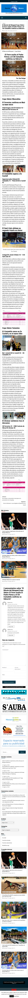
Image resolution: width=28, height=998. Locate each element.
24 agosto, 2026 (11, 581)
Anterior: (11, 498)
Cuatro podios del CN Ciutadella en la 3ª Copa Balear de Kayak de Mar (12, 778)
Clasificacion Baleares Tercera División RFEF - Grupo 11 (14, 982)
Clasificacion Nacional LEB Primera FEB (14, 687)
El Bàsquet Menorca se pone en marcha (11, 579)
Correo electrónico (18, 668)
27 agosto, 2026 (11, 534)
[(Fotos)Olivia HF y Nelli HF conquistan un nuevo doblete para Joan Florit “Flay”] (14, 885)
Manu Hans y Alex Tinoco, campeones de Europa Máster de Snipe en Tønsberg (13, 773)
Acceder (4, 837)
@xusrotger (5, 30)
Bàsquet (4, 23)
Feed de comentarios (7, 842)
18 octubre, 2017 (12, 30)
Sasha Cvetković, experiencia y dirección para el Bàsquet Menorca (13, 761)
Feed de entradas (6, 840)
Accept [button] (11, 996)
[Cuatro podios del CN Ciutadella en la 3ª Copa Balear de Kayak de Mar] (14, 935)
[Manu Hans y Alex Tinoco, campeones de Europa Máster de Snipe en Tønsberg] (14, 910)
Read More (16, 996)
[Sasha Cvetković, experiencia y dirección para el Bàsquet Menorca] (14, 521)
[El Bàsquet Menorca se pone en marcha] (14, 569)
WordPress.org (5, 845)
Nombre (4, 667)
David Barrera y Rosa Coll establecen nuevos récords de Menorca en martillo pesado (13, 796)
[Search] (26, 17)
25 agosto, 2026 (11, 558)
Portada (7, 552)
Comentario (5, 649)
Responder (11, 626)
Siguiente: (14, 503)
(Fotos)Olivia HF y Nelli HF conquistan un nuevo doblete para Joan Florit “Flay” (13, 767)
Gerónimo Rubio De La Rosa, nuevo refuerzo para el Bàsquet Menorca (14, 784)
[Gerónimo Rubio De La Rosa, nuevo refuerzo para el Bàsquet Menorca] (14, 545)
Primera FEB (12, 552)
